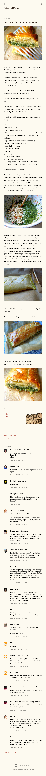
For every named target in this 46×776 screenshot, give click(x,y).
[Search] (41, 3)
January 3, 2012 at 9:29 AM (19, 487)
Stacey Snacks (11, 8)
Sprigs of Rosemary (18, 656)
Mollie (12, 643)
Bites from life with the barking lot (23, 687)
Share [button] (5, 435)
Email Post (12, 435)
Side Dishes (11, 439)
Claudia (13, 466)
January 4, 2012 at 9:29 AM (19, 681)
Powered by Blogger (24, 765)
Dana (12, 566)
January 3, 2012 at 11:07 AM (19, 560)
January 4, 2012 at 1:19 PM (18, 731)
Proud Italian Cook (17, 531)
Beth (12, 672)
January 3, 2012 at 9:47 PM (19, 618)
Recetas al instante (17, 450)
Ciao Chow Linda (16, 550)
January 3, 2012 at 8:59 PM (19, 603)
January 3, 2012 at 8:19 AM (18, 460)
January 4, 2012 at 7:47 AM (19, 666)
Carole (12, 624)
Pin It (6, 414)
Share (6, 417)
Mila (11, 716)
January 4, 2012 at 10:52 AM (19, 695)
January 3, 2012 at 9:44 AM (19, 504)
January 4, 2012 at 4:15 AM (18, 649)
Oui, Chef (13, 737)
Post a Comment (10, 752)
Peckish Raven (16, 481)
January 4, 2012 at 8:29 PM (19, 747)
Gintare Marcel (29, 769)
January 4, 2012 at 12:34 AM (19, 637)
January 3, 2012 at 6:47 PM (19, 583)
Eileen (12, 610)
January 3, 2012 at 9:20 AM (19, 475)
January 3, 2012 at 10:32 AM (19, 543)
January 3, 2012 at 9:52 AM (18, 525)
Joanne (13, 589)
